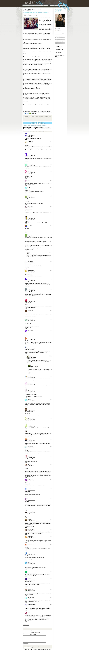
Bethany (29, 519)
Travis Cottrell (57, 57)
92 (40, 131)
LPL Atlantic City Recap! (26, 10)
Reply (26, 139)
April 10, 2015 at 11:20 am (31, 440)
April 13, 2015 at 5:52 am (31, 500)
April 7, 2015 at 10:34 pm (31, 262)
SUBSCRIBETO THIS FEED (59, 30)
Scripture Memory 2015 (30, 15)
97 (45, 131)
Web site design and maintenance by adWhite (44, 649)
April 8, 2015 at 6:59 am (31, 290)
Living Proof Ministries (58, 52)
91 (39, 131)
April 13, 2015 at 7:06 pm (31, 554)
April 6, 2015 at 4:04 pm (31, 142)
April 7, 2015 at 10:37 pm (31, 271)
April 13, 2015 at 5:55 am (31, 512)
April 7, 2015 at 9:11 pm (31, 236)
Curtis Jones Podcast (58, 46)
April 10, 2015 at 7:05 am (31, 426)
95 (43, 131)
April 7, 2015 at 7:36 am (31, 165)
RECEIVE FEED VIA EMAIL (59, 28)
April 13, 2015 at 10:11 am (31, 530)
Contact (54, 5)
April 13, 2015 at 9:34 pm (31, 563)
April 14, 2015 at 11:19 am (31, 598)
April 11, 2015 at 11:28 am (31, 457)
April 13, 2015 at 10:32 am (31, 537)
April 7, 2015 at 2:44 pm (31, 218)
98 (46, 131)
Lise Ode (29, 430)
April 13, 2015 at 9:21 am (31, 520)
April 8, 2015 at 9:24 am (31, 311)
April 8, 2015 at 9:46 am (31, 320)
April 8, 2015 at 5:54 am (31, 280)
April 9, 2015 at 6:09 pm (31, 400)
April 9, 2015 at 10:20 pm (31, 419)
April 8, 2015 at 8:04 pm (34, 366)
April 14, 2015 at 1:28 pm (31, 605)
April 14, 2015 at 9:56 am (31, 590)
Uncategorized (35, 15)
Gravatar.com (41, 127)
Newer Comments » (26, 625)
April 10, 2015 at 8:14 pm (31, 447)
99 (47, 131)
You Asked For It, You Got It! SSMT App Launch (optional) (32, 9)
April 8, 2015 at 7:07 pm (31, 339)
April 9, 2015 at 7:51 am (31, 384)
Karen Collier (29, 310)
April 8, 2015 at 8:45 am (31, 301)
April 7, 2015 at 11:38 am (31, 197)
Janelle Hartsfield (30, 589)
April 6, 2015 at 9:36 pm (31, 155)
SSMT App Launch (48, 111)
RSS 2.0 (43, 117)
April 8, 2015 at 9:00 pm (31, 377)
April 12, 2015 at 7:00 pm (31, 490)
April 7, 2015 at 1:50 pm (31, 207)
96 (44, 131)
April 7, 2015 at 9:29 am (31, 172)
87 (36, 131)
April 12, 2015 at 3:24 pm (31, 465)
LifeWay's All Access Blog (59, 49)
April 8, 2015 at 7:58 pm (32, 357)
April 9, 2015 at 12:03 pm (31, 391)
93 (41, 131)
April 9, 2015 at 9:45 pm (31, 410)
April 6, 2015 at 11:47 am (31, 135)
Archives (49, 5)
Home (44, 5)
